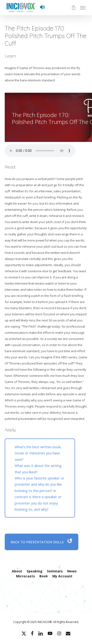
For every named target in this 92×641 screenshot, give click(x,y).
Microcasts (25, 576)
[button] (82, 7)
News (72, 571)
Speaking (34, 571)
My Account (62, 576)
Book (43, 576)
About (17, 571)
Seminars (55, 571)
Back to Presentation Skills (41, 540)
